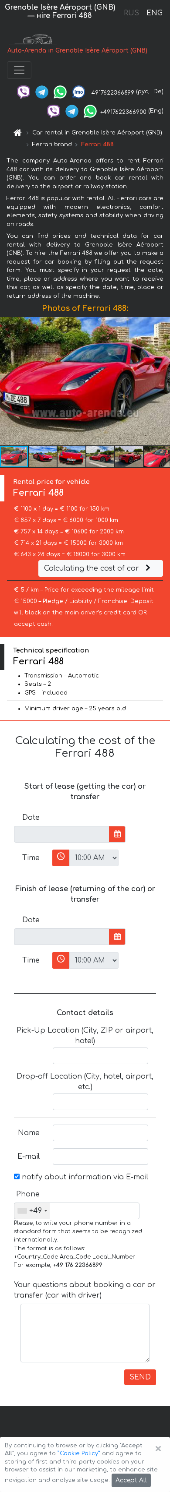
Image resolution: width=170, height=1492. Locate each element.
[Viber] (23, 91)
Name (29, 1133)
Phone (28, 1194)
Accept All (131, 1480)
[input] (61, 834)
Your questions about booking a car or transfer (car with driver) (85, 1290)
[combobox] (32, 1211)
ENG (154, 13)
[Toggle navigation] (19, 70)
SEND (140, 1377)
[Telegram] (42, 91)
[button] (43, 456)
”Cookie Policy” (79, 1453)
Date (31, 818)
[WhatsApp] (60, 91)
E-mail (28, 1156)
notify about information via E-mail (84, 1177)
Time (31, 858)
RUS (131, 13)
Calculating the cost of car (92, 568)
